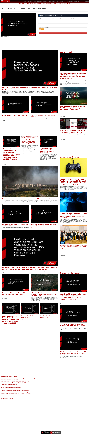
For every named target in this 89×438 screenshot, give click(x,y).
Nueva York (61, 3)
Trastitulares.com (43, 434)
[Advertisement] (30, 128)
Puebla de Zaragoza (25, 3)
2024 (57, 3)
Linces (35, 3)
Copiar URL (41, 29)
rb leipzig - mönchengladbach (70, 273)
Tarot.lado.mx (62, 430)
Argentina (31, 3)
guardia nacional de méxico (69, 157)
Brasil (20, 3)
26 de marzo (54, 3)
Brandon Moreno (39, 3)
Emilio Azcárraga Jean (47, 3)
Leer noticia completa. (63, 33)
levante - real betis (66, 52)
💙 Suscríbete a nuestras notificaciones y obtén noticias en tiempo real (50, 15)
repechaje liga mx (67, 3)
